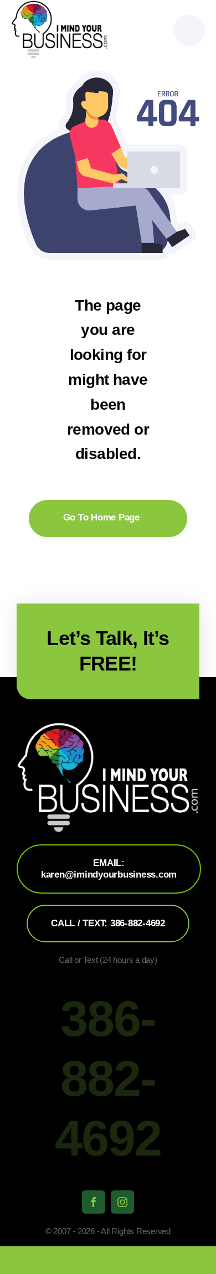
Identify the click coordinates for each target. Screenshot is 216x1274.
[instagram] (122, 1202)
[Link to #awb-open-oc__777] (189, 30)
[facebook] (93, 1202)
